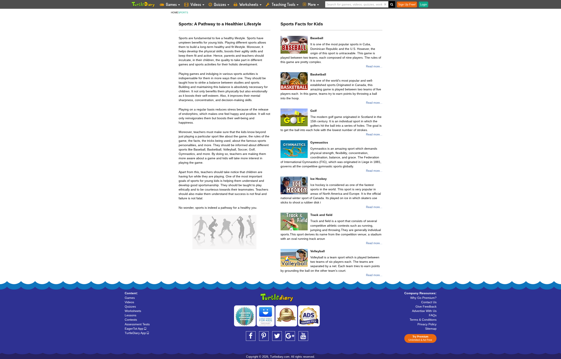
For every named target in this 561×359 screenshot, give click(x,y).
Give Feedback (426, 306)
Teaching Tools (283, 4)
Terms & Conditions (423, 319)
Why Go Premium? (423, 297)
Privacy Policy (427, 324)
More (312, 4)
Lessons (130, 315)
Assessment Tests (137, 324)
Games (171, 4)
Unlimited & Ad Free (420, 338)
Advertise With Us (424, 311)
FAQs (433, 315)
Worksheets (248, 4)
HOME (174, 12)
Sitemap (431, 328)
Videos (196, 4)
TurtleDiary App (136, 333)
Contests (131, 319)
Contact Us (429, 302)
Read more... (374, 66)
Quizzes (220, 4)
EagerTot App (134, 328)
